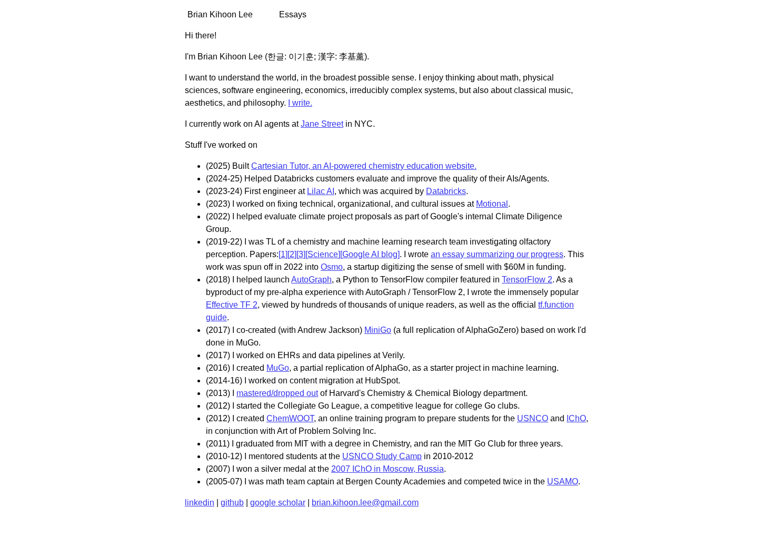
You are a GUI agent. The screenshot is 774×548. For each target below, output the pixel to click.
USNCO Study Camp (382, 456)
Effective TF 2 (231, 304)
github (232, 502)
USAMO (562, 481)
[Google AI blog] (370, 254)
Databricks (446, 191)
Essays (292, 14)
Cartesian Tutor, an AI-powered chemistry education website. (364, 165)
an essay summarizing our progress (497, 254)
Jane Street (322, 123)
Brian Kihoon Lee (220, 14)
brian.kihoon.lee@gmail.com (365, 502)
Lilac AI (320, 191)
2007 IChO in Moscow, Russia (387, 468)
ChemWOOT (290, 418)
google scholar (277, 502)
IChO (576, 418)
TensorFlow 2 (527, 279)
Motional (492, 203)
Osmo (332, 266)
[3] (300, 254)
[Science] (322, 254)
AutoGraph (311, 279)
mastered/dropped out (277, 393)
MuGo (277, 367)
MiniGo (377, 330)
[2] (291, 254)
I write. (300, 102)
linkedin (199, 502)
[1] (283, 254)
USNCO (532, 418)
